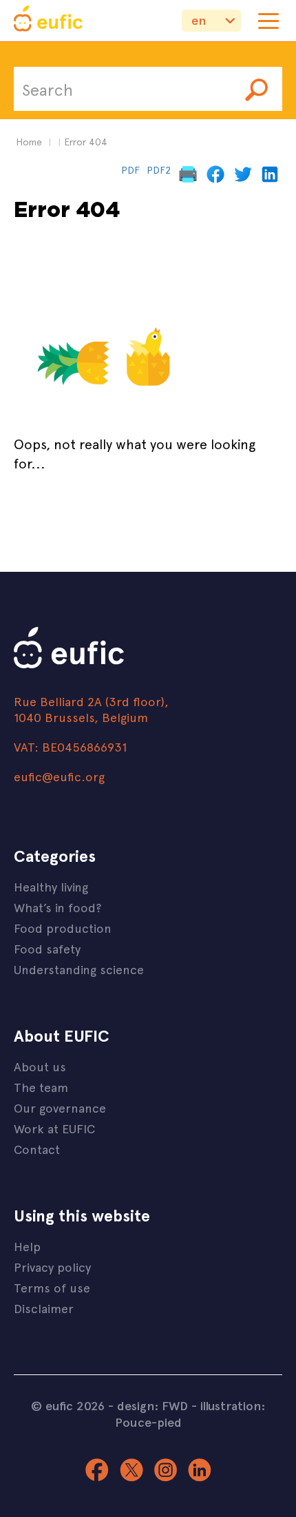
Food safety (47, 948)
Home (29, 141)
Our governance (60, 1107)
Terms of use (52, 1287)
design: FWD (152, 1405)
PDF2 (159, 170)
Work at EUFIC (54, 1128)
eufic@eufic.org (59, 776)
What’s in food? (57, 907)
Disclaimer (44, 1308)
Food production (63, 927)
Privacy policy (52, 1266)
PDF (130, 170)
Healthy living (51, 886)
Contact (37, 1148)
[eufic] (48, 21)
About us (40, 1066)
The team (41, 1086)
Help (27, 1246)
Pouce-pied (148, 1422)
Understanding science (79, 969)
